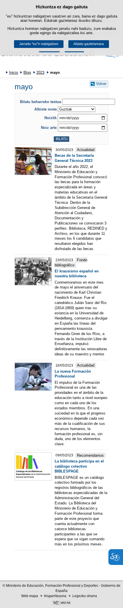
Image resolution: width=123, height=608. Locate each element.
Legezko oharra (84, 596)
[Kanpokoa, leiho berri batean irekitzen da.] (61, 603)
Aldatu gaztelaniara (89, 44)
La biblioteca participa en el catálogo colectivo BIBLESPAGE (79, 466)
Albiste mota (45, 109)
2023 (40, 72)
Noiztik (50, 118)
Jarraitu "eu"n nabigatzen (38, 44)
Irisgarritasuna (55, 596)
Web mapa (29, 596)
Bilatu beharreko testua (40, 102)
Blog (27, 72)
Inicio (13, 72)
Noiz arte (49, 127)
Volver (101, 84)
